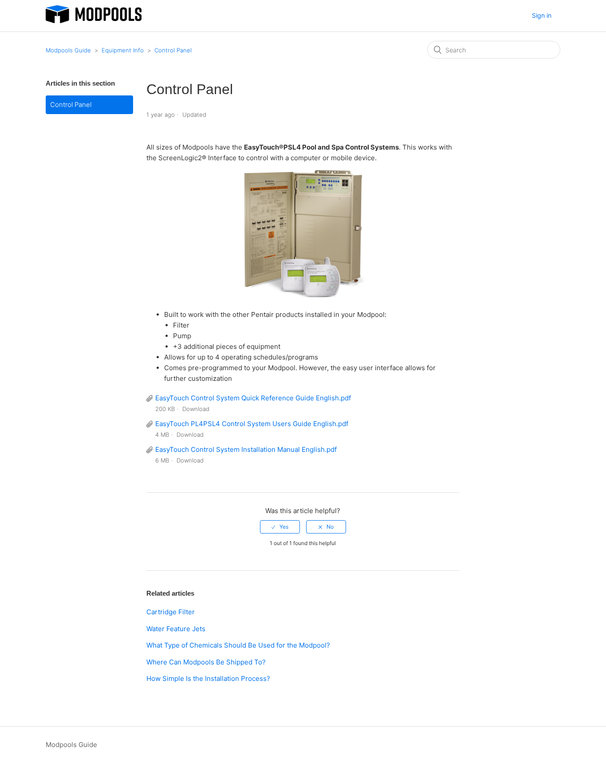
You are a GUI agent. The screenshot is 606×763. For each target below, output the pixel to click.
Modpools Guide (68, 50)
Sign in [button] (541, 15)
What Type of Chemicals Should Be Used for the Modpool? (238, 645)
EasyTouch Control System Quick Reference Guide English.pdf (253, 398)
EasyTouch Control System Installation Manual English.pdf (246, 449)
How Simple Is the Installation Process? (208, 678)
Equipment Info (123, 50)
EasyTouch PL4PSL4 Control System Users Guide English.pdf (251, 423)
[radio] (280, 527)
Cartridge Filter (170, 612)
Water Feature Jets (175, 629)
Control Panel (173, 50)
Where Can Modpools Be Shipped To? (206, 662)
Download (195, 408)
